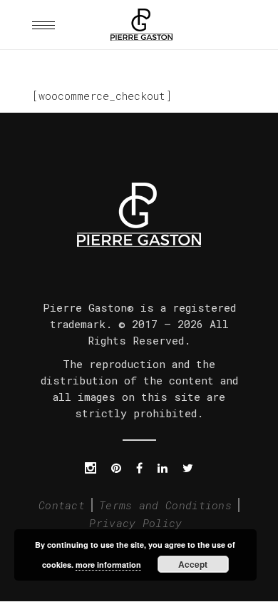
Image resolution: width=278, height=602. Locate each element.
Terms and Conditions (165, 505)
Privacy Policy (135, 523)
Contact (61, 505)
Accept (192, 564)
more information (108, 564)
